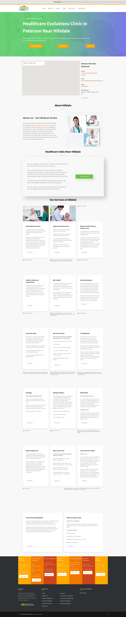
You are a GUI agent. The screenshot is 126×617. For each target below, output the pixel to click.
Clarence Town (41, 125)
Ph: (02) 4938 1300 (74, 569)
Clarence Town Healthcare (67, 598)
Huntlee (34, 127)
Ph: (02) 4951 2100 (23, 571)
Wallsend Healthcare (47, 598)
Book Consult (85, 176)
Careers (57, 8)
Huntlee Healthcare (47, 603)
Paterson (48, 125)
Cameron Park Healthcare (67, 596)
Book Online (23, 576)
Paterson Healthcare (47, 601)
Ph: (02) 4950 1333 (36, 574)
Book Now (85, 97)
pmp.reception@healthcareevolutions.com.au (92, 80)
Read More (30, 252)
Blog (64, 8)
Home (44, 8)
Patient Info (45, 596)
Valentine (28, 127)
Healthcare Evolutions (27, 614)
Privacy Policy (83, 593)
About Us (50, 8)
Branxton (41, 127)
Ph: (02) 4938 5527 (61, 569)
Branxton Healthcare (66, 603)
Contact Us (45, 606)
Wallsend (34, 125)
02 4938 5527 (84, 86)
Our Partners (71, 8)
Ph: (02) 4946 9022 (87, 569)
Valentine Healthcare (66, 601)
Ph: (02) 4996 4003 (48, 569)
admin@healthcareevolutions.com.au (107, 2)
